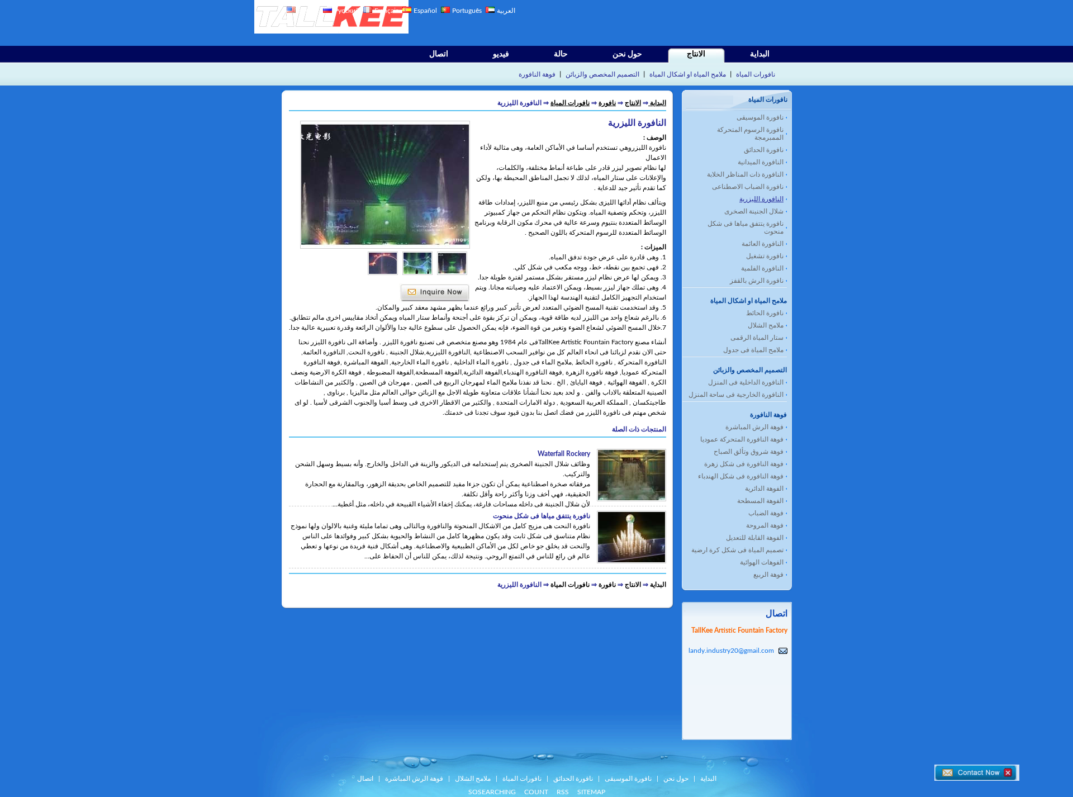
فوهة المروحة (765, 525)
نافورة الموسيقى (760, 117)
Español (425, 10)
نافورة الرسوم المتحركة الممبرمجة (750, 133)
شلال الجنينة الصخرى (754, 211)
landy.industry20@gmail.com (731, 650)
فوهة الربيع (768, 574)
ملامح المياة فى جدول (753, 350)
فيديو (501, 54)
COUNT (536, 792)
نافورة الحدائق (764, 149)
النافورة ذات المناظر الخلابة (745, 174)
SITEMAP (591, 792)
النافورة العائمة (763, 243)
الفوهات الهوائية (762, 562)
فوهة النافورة (537, 74)
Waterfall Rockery (564, 453)
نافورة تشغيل (765, 256)
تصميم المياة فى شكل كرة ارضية (737, 550)
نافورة (607, 102)
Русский (346, 10)
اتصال (438, 54)
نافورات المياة (755, 74)
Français (386, 10)
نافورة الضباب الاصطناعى (748, 186)
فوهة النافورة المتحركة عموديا (742, 439)
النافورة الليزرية (761, 199)
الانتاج (696, 54)
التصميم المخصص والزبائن (602, 74)
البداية (760, 54)
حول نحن (627, 54)
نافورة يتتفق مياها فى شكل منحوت (746, 227)
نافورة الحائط (765, 313)
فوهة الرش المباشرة (754, 427)
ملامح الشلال (766, 325)
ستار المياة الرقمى (757, 337)
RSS (563, 792)
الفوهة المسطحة (760, 500)
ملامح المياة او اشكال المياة (687, 74)
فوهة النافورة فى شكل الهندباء (741, 476)
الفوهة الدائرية (764, 488)
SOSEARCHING (492, 792)
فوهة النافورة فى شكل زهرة (744, 464)
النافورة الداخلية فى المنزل (746, 382)
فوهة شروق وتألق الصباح (749, 451)
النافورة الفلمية (762, 268)
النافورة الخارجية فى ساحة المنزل (736, 394)
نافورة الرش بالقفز (757, 280)
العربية (506, 10)
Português (467, 10)
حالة (561, 54)
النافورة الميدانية (761, 162)
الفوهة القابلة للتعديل (755, 537)
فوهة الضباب (766, 513)
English (308, 10)
